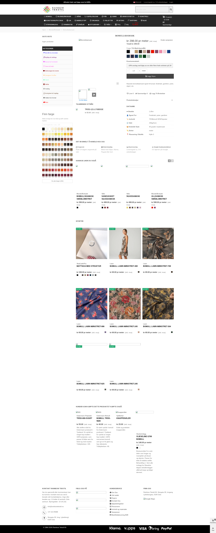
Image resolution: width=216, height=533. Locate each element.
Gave (47, 80)
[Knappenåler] (121, 412)
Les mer (196, 525)
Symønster (68, 24)
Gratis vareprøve (167, 40)
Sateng (121, 20)
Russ (46, 102)
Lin (70, 20)
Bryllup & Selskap (51, 57)
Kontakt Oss (116, 501)
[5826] (98, 412)
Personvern (116, 506)
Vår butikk (115, 495)
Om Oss (115, 492)
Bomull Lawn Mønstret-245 (124, 326)
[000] (78, 412)
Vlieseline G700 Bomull (144, 437)
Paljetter (109, 20)
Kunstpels (144, 16)
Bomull (49, 16)
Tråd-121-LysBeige (94, 109)
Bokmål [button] (138, 2)
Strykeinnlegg (52, 24)
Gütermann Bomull (103, 416)
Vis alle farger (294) (57, 181)
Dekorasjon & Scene (52, 71)
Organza (95, 20)
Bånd (79, 16)
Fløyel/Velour (92, 16)
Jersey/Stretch (128, 16)
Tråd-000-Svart (84, 418)
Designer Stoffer (50, 75)
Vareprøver (116, 512)
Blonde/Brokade (64, 16)
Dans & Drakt (49, 66)
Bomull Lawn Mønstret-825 (90, 384)
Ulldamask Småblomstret (159, 197)
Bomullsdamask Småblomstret (85, 197)
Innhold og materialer (119, 509)
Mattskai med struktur (89, 266)
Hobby (47, 89)
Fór (105, 16)
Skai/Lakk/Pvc (82, 263)
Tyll (119, 24)
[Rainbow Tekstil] (58, 9)
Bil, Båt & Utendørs (51, 53)
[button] (77, 2)
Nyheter (79, 221)
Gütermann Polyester (84, 416)
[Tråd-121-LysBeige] (80, 109)
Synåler (81, 24)
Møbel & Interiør (50, 98)
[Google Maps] (158, 499)
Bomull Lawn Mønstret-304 (157, 326)
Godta (206, 525)
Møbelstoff (81, 20)
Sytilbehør (94, 24)
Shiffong (133, 20)
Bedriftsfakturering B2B (120, 515)
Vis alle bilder (83, 100)
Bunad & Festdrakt (51, 62)
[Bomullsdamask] (117, 83)
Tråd (108, 24)
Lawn (112, 263)
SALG (136, 24)
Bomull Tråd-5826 (103, 419)
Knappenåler (123, 418)
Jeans (114, 16)
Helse (47, 84)
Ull (127, 24)
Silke (145, 20)
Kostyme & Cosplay (51, 93)
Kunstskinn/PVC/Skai (54, 20)
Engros (114, 498)
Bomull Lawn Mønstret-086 (90, 326)
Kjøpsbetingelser (118, 504)
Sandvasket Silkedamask (108, 197)
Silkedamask (133, 196)
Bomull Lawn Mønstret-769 (157, 266)
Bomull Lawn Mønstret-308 (124, 266)
